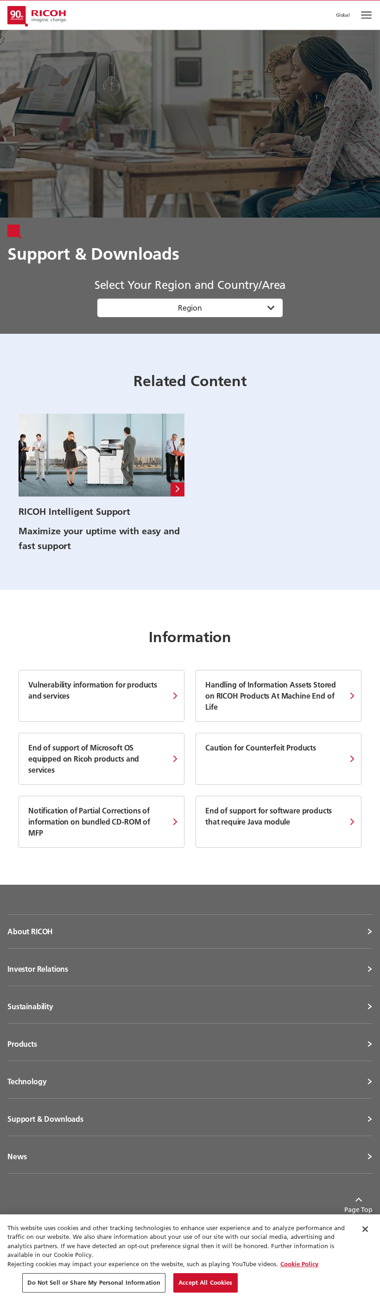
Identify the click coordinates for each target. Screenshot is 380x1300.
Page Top (358, 1210)
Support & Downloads (45, 1119)
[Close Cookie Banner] (365, 1229)
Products (22, 1044)
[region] (190, 1257)
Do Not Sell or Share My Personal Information (93, 1282)
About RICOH (30, 931)
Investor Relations (37, 969)
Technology (26, 1081)
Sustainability (30, 1006)
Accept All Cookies (205, 1282)
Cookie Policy (299, 1264)
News (16, 1156)
